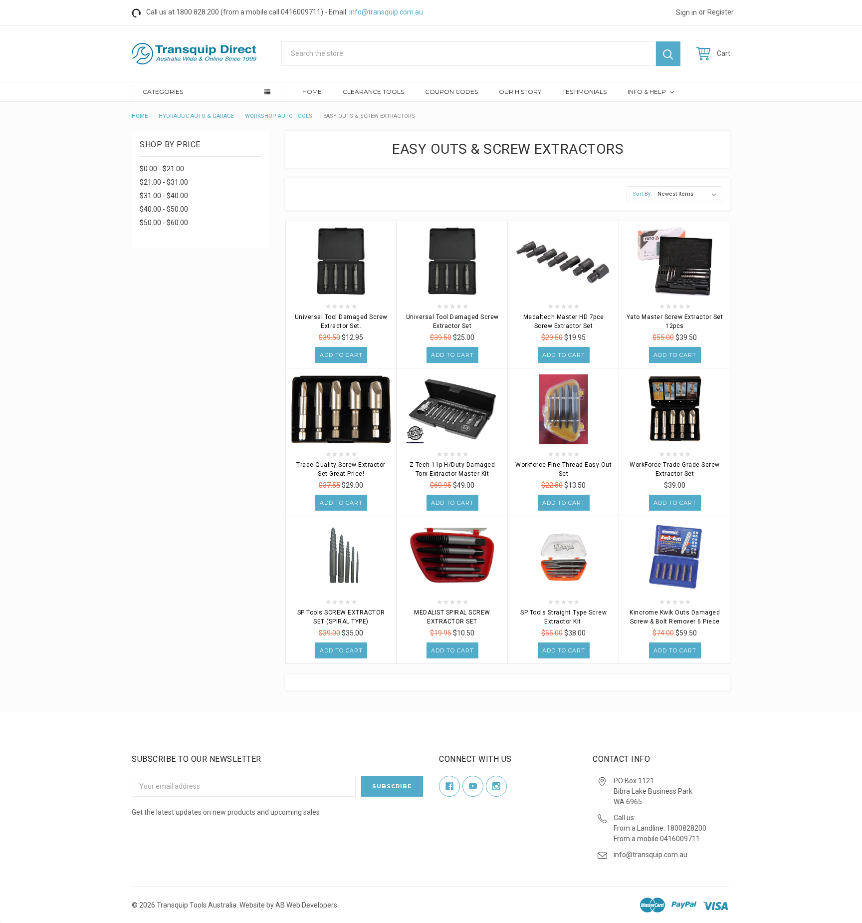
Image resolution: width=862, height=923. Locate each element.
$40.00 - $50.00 (164, 209)
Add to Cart (341, 354)
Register (720, 12)
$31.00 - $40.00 (164, 196)
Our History (520, 91)
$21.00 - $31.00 (164, 182)
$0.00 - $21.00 (162, 169)
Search (668, 53)
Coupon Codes (451, 91)
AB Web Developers (306, 905)
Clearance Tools (373, 91)
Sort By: (642, 194)
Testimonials (584, 91)
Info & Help (647, 91)
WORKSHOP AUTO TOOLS (278, 116)
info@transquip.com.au (386, 12)
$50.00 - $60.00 (164, 223)
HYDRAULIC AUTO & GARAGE (196, 116)
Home (312, 91)
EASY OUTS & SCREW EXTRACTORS (369, 116)
